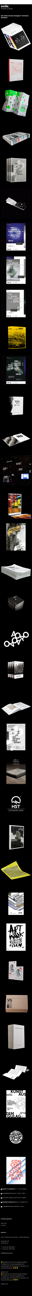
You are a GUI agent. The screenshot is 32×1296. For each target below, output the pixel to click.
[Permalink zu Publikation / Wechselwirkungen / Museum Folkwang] (16, 85)
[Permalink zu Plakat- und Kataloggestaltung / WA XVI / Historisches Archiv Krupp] (16, 785)
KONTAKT (3, 1225)
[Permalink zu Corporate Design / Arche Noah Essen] (16, 1152)
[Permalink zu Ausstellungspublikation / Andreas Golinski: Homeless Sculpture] (16, 685)
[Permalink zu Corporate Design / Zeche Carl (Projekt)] (13, 1197)
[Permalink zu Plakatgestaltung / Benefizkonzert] (16, 1185)
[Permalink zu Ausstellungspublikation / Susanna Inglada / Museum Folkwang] (16, 1085)
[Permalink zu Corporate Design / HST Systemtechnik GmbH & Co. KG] (16, 818)
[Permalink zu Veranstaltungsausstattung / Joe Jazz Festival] (16, 985)
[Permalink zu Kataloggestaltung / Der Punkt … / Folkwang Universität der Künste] (16, 185)
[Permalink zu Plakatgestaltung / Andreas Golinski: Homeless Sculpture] (16, 552)
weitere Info (4, 1272)
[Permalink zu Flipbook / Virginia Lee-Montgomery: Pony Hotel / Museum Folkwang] (16, 218)
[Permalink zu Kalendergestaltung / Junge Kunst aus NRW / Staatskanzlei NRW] (16, 918)
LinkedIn (6, 1287)
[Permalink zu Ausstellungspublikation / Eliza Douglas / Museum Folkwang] (16, 1189)
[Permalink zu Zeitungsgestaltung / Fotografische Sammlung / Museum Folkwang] (16, 151)
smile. (5, 6)
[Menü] (3, 2)
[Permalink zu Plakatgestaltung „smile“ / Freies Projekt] (13, 1193)
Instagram (2, 1287)
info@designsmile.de (6, 1253)
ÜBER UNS (4, 1223)
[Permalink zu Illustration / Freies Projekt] (12, 1206)
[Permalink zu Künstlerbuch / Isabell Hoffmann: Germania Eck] (16, 852)
